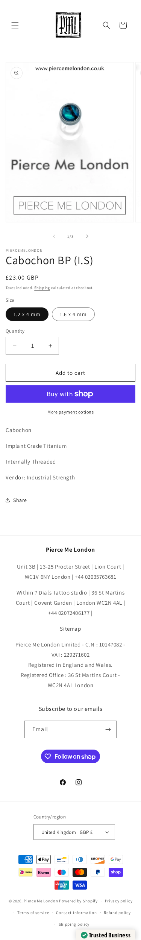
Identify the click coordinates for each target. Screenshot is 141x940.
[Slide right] (87, 236)
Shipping (42, 287)
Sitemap (70, 628)
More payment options (70, 412)
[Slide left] (54, 236)
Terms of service (33, 912)
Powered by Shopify (78, 900)
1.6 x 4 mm (73, 314)
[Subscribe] (108, 729)
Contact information (76, 912)
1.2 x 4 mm (27, 314)
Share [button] (20, 500)
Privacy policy (119, 900)
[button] (15, 25)
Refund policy (117, 912)
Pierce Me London (41, 900)
